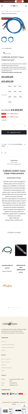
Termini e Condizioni (5, 362)
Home (2, 11)
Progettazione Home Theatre (7, 347)
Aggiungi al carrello (15, 132)
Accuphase (9, 271)
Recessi (3, 370)
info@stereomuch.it (13, 385)
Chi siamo (3, 341)
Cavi (10, 11)
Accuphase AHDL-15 (7, 265)
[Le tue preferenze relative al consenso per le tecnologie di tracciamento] (25, 411)
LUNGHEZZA (4, 95)
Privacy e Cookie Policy (6, 359)
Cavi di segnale (16, 11)
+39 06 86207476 (13, 383)
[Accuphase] (7, 285)
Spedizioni (3, 364)
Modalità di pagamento (6, 367)
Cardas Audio (8, 48)
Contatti (3, 350)
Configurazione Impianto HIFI (7, 344)
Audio (7, 11)
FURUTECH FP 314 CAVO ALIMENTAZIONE (20, 267)
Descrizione (14, 160)
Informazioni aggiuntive (14, 164)
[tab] (14, 160)
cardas (3, 146)
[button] (9, 307)
